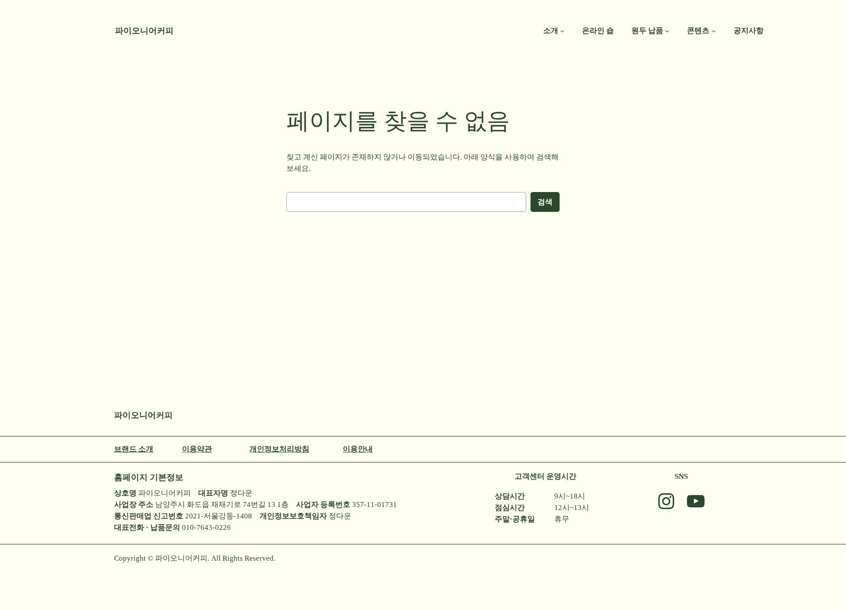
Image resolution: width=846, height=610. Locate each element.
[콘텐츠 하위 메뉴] (714, 31)
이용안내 (358, 449)
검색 (545, 202)
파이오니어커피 (144, 30)
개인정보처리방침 (279, 449)
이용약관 (197, 449)
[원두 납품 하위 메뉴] (667, 31)
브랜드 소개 (133, 449)
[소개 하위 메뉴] (562, 31)
